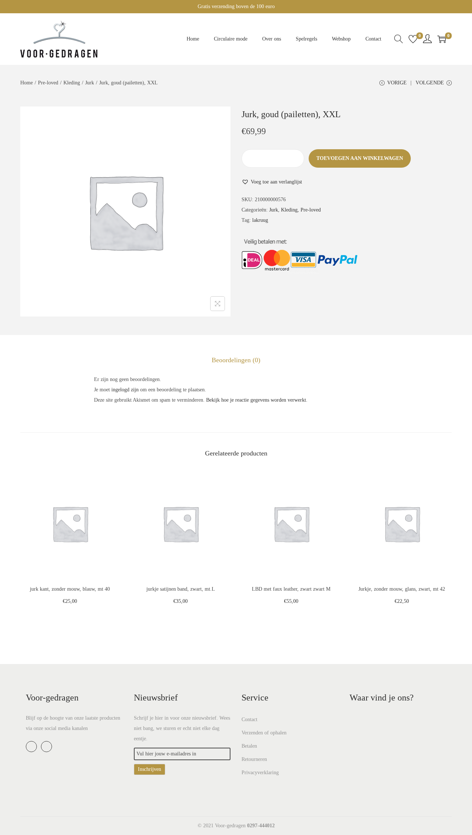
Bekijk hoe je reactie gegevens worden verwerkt (256, 400)
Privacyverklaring (260, 772)
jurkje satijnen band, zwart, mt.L (180, 589)
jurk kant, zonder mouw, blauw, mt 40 (70, 589)
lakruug (260, 220)
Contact (249, 719)
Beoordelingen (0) (236, 360)
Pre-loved (48, 82)
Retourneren (254, 759)
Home (26, 82)
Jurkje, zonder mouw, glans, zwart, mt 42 (401, 589)
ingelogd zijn (125, 389)
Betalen (249, 746)
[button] (272, 182)
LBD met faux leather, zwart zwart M (291, 589)
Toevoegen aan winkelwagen (359, 158)
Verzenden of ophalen (264, 733)
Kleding (71, 82)
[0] (413, 39)
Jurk (89, 82)
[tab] (236, 360)
